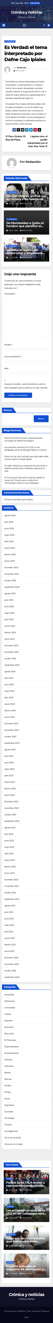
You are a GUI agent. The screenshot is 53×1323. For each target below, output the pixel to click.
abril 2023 (8, 776)
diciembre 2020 (11, 958)
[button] (44, 25)
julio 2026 (8, 522)
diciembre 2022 (11, 802)
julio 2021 (8, 912)
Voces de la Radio (12, 1138)
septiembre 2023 (11, 743)
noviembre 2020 (11, 964)
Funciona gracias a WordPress (15, 1311)
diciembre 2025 (11, 567)
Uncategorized (11, 1131)
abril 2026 (8, 541)
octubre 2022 (10, 815)
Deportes (8, 1021)
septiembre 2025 (11, 587)
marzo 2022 (9, 860)
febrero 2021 (10, 945)
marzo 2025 (9, 626)
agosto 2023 (10, 750)
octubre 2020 (10, 971)
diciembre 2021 (11, 880)
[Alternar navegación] (24, 25)
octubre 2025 (10, 580)
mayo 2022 (9, 847)
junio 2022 (9, 841)
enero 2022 (9, 873)
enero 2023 (9, 795)
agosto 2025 (10, 593)
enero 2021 (9, 951)
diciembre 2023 (11, 724)
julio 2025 (8, 600)
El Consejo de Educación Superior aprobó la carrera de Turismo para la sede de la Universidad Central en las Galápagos (24, 480)
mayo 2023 (9, 769)
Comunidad (9, 1008)
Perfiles (7, 1086)
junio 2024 (9, 685)
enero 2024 (9, 717)
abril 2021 (8, 932)
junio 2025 (9, 606)
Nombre (8, 345)
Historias (8, 1060)
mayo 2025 (9, 613)
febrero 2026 (10, 554)
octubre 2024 (10, 659)
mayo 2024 (9, 691)
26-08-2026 (13, 1190)
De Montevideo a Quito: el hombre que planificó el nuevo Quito (25, 226)
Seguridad (9, 1105)
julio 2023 (8, 756)
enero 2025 (9, 639)
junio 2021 (9, 919)
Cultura (7, 1014)
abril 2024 (8, 698)
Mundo (7, 1073)
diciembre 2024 (11, 646)
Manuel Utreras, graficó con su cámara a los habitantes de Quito (26, 199)
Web (6, 368)
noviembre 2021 (11, 886)
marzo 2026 (9, 548)
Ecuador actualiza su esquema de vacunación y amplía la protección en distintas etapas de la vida (25, 468)
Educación (9, 1034)
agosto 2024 (10, 672)
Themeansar (44, 1311)
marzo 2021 (9, 938)
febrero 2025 (10, 633)
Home (26, 1317)
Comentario (10, 294)
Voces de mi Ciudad (13, 1144)
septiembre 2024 (11, 665)
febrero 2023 (10, 789)
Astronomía (9, 1001)
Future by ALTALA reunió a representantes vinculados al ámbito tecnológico (25, 1185)
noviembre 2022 (11, 808)
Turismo (8, 1125)
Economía (9, 1027)
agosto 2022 (10, 828)
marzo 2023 (9, 782)
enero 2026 (9, 561)
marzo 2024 (9, 704)
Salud (7, 1099)
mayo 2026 (9, 535)
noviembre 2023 (11, 730)
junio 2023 (9, 763)
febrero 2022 (10, 867)
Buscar (8, 410)
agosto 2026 (10, 515)
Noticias (8, 1079)
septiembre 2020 (11, 977)
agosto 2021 (10, 906)
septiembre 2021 (11, 899)
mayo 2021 (9, 925)
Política (7, 1092)
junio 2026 (9, 528)
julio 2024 (8, 678)
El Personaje (10, 41)
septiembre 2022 (11, 821)
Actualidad (9, 995)
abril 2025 (8, 619)
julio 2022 (8, 834)
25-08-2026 (13, 1218)
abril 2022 (8, 854)
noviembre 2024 (11, 652)
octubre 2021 (10, 893)
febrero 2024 (10, 711)
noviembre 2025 (11, 574)
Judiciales (9, 1066)
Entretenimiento (11, 1053)
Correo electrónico (13, 357)
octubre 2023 (10, 737)
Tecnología (9, 1118)
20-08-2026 (13, 1246)
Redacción (21, 67)
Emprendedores (11, 1047)
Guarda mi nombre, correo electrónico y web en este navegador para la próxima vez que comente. (26, 386)
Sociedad (8, 1112)
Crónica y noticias (26, 12)
